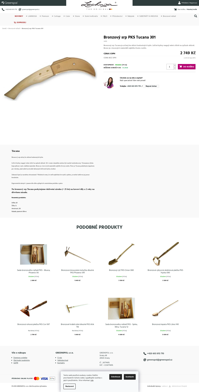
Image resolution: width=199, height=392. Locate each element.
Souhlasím (130, 376)
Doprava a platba (20, 357)
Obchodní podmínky (21, 360)
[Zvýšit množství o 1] (175, 65)
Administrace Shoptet (179, 386)
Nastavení (69, 386)
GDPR (15, 363)
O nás (59, 357)
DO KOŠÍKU (188, 67)
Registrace (193, 3)
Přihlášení (185, 3)
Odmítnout (115, 376)
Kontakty (61, 363)
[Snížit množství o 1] (175, 68)
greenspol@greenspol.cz (30, 9)
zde (92, 380)
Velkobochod (62, 360)
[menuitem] (19, 16)
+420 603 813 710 (11, 9)
